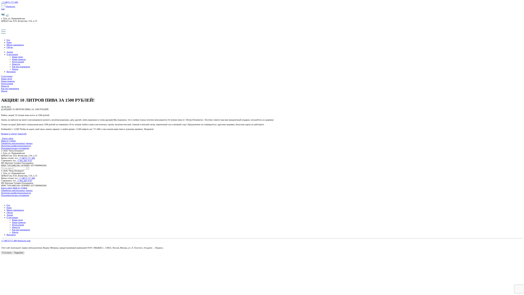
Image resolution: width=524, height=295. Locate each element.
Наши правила (19, 59)
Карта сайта (7, 138)
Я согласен (6, 253)
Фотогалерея (18, 62)
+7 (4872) (10, 2)
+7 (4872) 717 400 (27, 158)
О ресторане (12, 54)
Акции (10, 52)
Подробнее (18, 253)
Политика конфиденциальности (16, 146)
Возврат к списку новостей (13, 134)
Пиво (9, 42)
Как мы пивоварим (21, 67)
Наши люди (17, 57)
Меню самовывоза (15, 45)
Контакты (11, 71)
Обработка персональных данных (17, 143)
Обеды (10, 47)
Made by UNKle (8, 141)
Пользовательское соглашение (15, 148)
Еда (8, 40)
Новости (16, 64)
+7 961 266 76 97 (24, 160)
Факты (15, 69)
